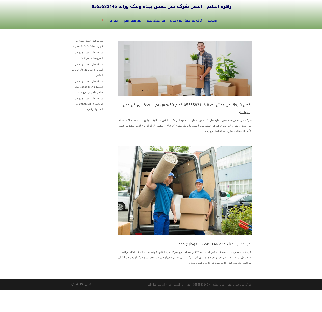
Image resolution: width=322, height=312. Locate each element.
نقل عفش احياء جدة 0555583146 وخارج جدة (215, 244)
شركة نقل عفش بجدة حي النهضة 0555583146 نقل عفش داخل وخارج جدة (88, 87)
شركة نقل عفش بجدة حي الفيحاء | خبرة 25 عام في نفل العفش (87, 69)
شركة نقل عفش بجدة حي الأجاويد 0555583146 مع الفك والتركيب (88, 104)
